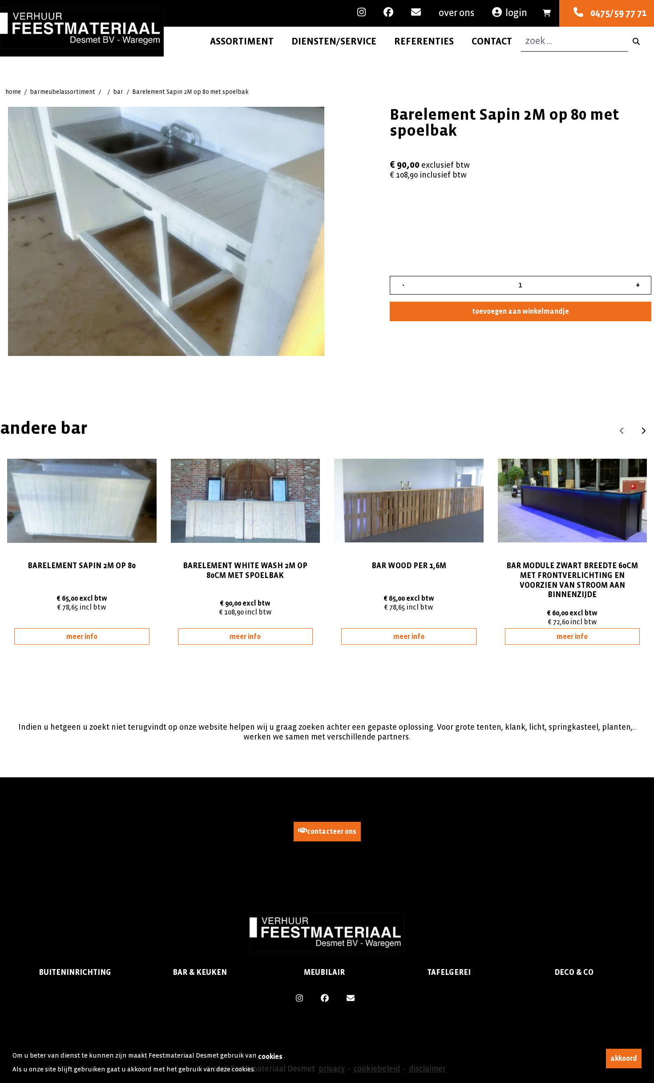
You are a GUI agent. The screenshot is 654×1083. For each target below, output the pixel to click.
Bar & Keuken (200, 972)
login (516, 13)
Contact (492, 41)
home (13, 92)
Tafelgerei (449, 972)
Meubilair (324, 972)
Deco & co (573, 972)
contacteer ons (331, 831)
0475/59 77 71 (615, 13)
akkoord (623, 1058)
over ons (456, 13)
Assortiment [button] (242, 41)
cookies (270, 1056)
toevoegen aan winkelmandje (520, 311)
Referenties (424, 41)
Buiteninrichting (75, 972)
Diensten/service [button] (333, 41)
